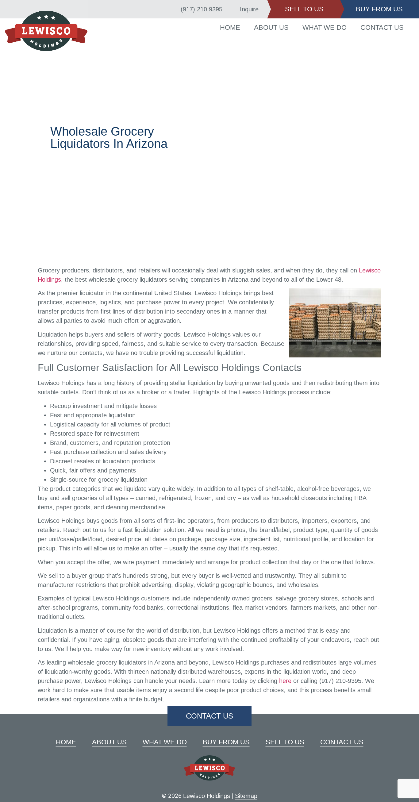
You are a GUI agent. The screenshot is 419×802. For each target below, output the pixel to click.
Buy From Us (226, 742)
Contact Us (382, 27)
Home (230, 27)
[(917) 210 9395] (172, 9)
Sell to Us (285, 742)
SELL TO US (304, 9)
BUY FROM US (379, 9)
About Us (271, 27)
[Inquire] (232, 9)
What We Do (324, 27)
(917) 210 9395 (201, 9)
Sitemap (246, 795)
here (285, 680)
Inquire (249, 9)
